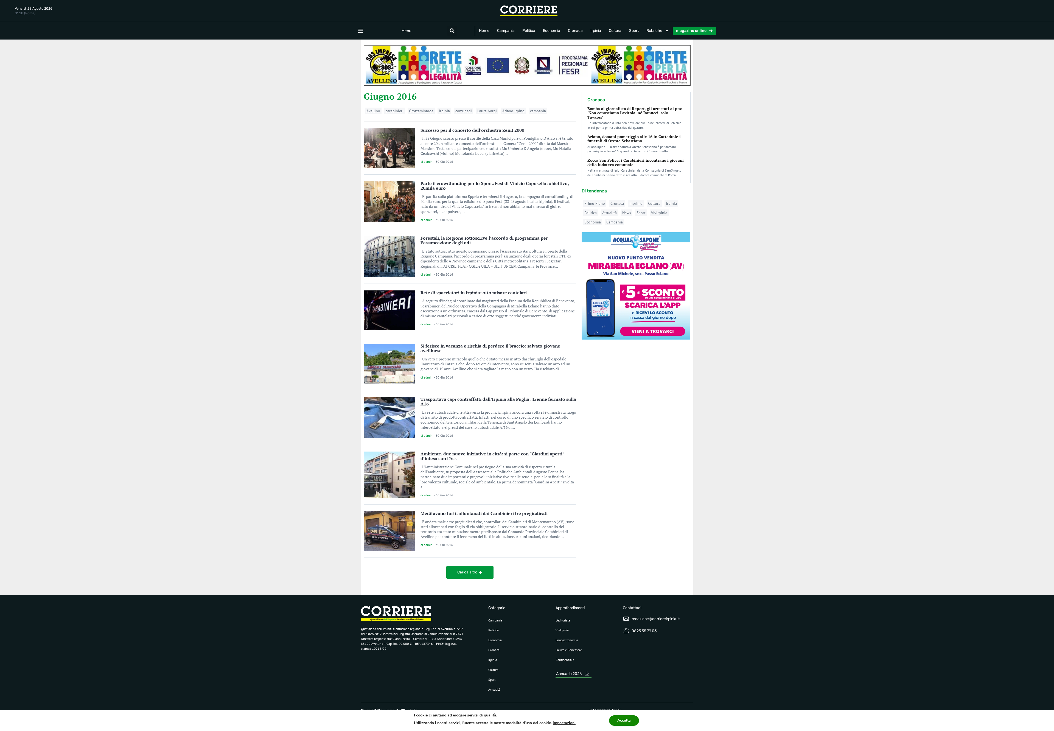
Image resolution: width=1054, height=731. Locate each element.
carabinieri (394, 111)
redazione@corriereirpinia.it (656, 619)
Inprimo (636, 203)
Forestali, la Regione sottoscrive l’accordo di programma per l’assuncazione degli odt (484, 240)
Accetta (624, 720)
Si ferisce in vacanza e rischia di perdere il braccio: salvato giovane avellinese (490, 348)
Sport (634, 30)
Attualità (609, 213)
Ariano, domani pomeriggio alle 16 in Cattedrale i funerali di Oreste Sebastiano (634, 138)
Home (484, 30)
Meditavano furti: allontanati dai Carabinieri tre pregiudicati (484, 513)
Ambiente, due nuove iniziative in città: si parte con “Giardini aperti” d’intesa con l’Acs (492, 456)
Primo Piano (594, 203)
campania (538, 111)
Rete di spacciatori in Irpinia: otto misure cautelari (474, 293)
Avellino (373, 111)
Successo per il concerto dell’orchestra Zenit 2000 (472, 130)
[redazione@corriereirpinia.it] (626, 618)
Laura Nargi (487, 111)
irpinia (444, 111)
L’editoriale (563, 620)
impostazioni (564, 723)
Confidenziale (565, 660)
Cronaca (575, 30)
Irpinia (595, 30)
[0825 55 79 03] (626, 631)
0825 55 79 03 (644, 631)
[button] (452, 31)
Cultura (615, 30)
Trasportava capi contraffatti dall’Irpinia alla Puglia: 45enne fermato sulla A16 (498, 401)
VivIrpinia (659, 213)
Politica (528, 30)
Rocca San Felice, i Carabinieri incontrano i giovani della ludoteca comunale (635, 162)
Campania (506, 30)
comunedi (463, 111)
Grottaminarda (421, 111)
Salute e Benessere (569, 650)
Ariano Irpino (513, 111)
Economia (551, 30)
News (626, 213)
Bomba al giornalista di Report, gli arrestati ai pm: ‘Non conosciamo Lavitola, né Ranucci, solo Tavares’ (634, 113)
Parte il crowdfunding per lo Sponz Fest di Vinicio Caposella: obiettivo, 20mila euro (495, 185)
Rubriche (654, 30)
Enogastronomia (567, 640)
